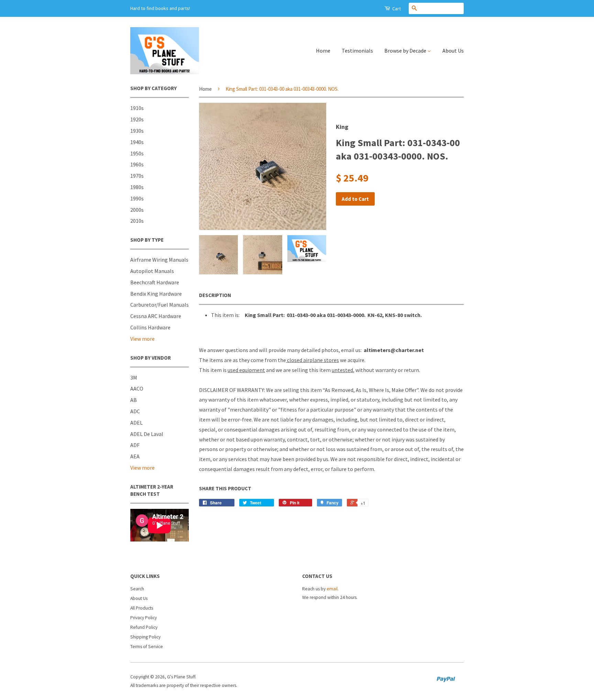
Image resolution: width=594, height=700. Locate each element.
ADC (135, 411)
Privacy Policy (143, 618)
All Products (141, 608)
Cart (396, 9)
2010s (137, 220)
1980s (137, 187)
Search (137, 589)
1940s (137, 142)
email (332, 589)
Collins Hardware (150, 327)
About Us (453, 50)
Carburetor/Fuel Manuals (159, 304)
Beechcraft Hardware (154, 282)
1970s (137, 175)
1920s (137, 119)
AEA (135, 456)
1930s (137, 130)
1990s (137, 198)
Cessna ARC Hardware (155, 316)
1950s (137, 153)
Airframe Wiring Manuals (159, 259)
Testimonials (357, 50)
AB (133, 399)
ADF (135, 444)
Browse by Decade (405, 50)
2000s (137, 209)
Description (215, 295)
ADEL (136, 422)
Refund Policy (143, 627)
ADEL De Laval (146, 433)
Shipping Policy (145, 637)
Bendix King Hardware (156, 293)
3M (133, 377)
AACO (136, 388)
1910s (137, 108)
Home (323, 50)
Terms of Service (146, 646)
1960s (137, 164)
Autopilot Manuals (152, 270)
